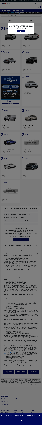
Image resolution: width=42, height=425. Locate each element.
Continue (21, 31)
